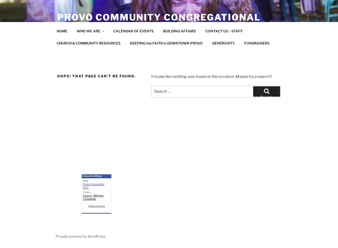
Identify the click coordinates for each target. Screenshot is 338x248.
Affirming (98, 195)
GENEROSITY (223, 43)
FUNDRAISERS (256, 43)
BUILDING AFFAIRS (179, 31)
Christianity (89, 198)
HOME (62, 31)
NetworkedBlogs (92, 176)
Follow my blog (96, 205)
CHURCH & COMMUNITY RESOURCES (89, 43)
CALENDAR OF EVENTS (133, 31)
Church (87, 195)
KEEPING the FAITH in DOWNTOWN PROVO (166, 43)
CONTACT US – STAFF (224, 31)
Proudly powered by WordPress (80, 236)
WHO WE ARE (88, 31)
